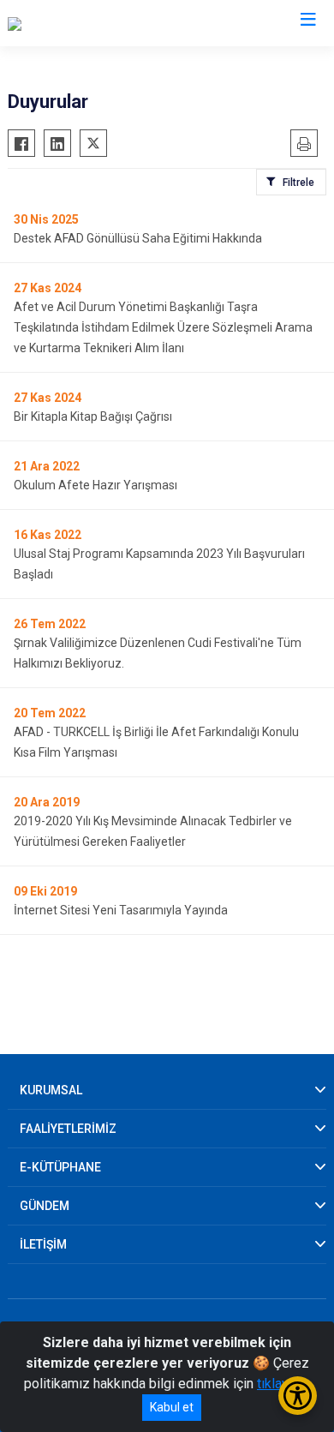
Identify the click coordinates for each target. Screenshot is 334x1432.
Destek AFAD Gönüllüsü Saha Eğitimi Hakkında (138, 238)
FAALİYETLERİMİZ (68, 1128)
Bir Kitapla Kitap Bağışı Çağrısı (93, 416)
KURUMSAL (51, 1090)
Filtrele (298, 183)
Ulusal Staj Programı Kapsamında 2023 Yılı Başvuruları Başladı (159, 564)
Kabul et (172, 1407)
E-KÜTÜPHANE (60, 1167)
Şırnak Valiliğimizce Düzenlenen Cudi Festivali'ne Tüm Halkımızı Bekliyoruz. (157, 653)
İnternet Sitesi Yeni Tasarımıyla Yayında (121, 910)
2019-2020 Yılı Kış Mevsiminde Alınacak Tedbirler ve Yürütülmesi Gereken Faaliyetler (153, 831)
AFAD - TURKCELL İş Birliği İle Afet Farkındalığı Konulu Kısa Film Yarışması (156, 742)
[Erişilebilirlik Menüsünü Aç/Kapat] (297, 1395)
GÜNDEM (44, 1206)
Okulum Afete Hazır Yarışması (95, 485)
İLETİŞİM (43, 1244)
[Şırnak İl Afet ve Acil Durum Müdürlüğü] (122, 23)
